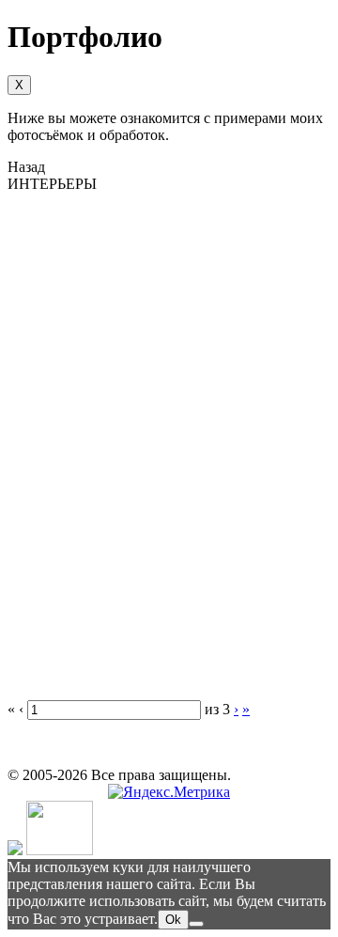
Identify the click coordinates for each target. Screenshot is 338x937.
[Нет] (196, 924)
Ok (173, 920)
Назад (26, 167)
